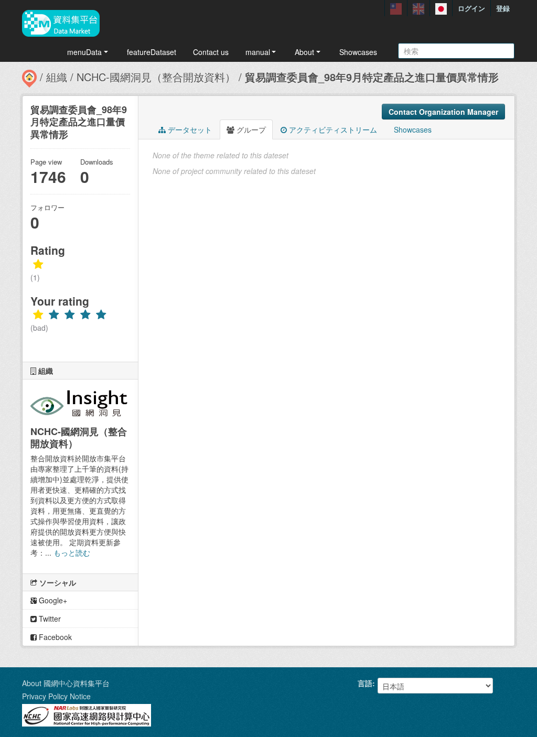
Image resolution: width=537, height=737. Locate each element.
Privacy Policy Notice (56, 696)
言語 (365, 683)
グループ (250, 129)
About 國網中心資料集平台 (66, 683)
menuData (84, 52)
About (304, 52)
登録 (503, 8)
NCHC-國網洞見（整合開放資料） (156, 76)
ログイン (471, 8)
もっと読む (71, 552)
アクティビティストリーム (332, 129)
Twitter (49, 618)
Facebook (54, 637)
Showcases (358, 52)
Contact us (211, 52)
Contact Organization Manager (443, 111)
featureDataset (151, 52)
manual (257, 52)
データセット (189, 129)
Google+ (52, 600)
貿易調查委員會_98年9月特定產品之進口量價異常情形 (372, 76)
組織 (56, 76)
